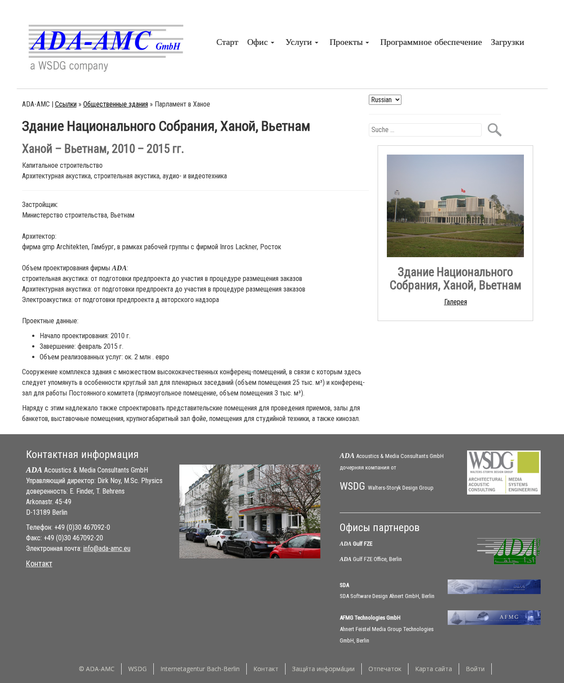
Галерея (455, 302)
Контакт (39, 563)
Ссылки (66, 104)
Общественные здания (115, 104)
